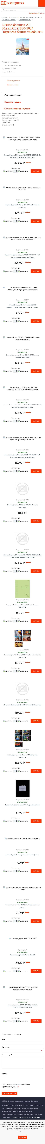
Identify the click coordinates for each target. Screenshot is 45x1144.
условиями (18, 1084)
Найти (41, 10)
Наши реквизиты (35, 1117)
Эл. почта (5, 1047)
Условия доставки (13, 81)
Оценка (4, 1073)
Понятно (22, 1137)
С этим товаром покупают (17, 108)
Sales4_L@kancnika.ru (20, 1117)
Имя (3, 1039)
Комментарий (7, 1055)
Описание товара (13, 95)
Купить (36, 171)
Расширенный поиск (36, 13)
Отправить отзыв (9, 1093)
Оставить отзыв (12, 85)
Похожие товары (12, 102)
